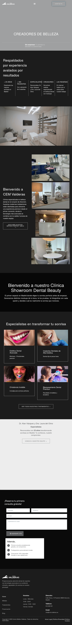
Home (4, 596)
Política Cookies (67, 620)
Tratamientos (6, 605)
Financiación (6, 609)
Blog (3, 613)
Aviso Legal (48, 619)
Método (4, 601)
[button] (34, 3)
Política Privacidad (58, 619)
